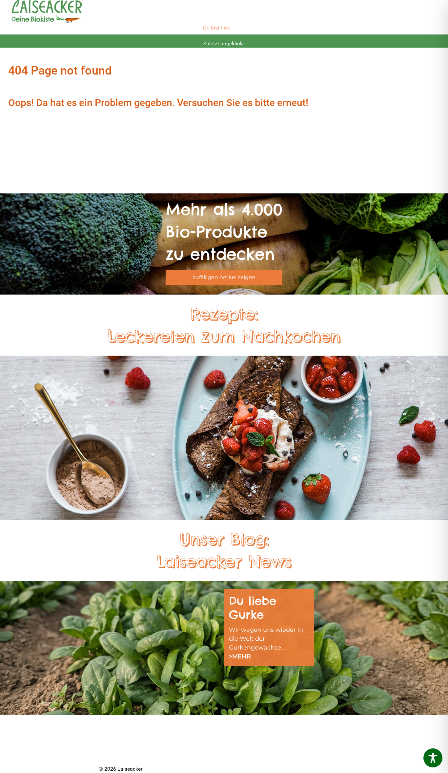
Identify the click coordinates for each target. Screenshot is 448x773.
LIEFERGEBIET (181, 744)
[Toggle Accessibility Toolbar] (433, 758)
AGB (293, 736)
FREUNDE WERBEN (189, 752)
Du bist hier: (217, 28)
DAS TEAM (176, 727)
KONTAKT (300, 727)
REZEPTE (236, 736)
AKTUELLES (115, 727)
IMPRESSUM (241, 744)
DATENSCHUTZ (245, 752)
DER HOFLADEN (122, 752)
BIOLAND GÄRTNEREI (129, 744)
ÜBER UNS (113, 736)
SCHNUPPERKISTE (250, 727)
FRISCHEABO (180, 736)
